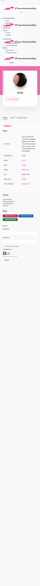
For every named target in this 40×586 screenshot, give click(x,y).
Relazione (6, 205)
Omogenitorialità (8, 203)
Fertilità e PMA (10, 219)
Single (24, 179)
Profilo (5, 118)
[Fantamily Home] (20, 33)
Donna (24, 165)
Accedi (6, 260)
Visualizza (7, 126)
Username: (6, 229)
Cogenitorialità (7, 199)
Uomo (24, 160)
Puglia (24, 184)
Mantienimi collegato (12, 246)
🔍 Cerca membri (12, 99)
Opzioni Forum (22, 118)
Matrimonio (25, 170)
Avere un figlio (10, 216)
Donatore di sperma (8, 201)
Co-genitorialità (26, 216)
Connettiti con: (7, 249)
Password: (6, 238)
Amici (12, 117)
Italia (28, 184)
